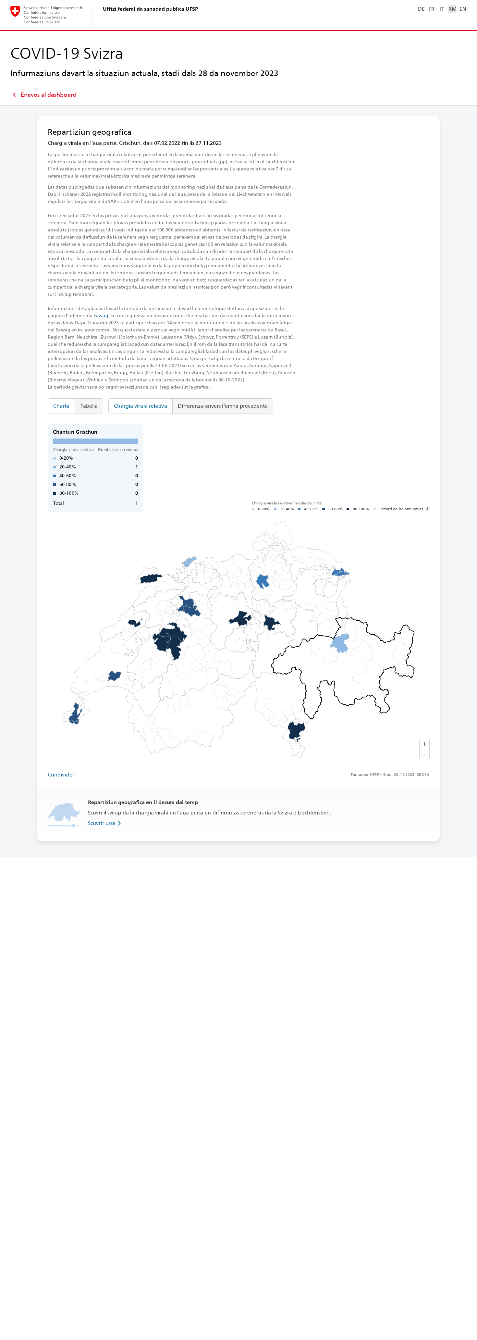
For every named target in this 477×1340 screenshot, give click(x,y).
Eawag (100, 315)
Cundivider (61, 775)
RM (452, 9)
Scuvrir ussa (102, 823)
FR (431, 9)
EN (462, 9)
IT (442, 9)
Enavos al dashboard (49, 94)
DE (421, 9)
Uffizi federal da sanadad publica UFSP (150, 9)
